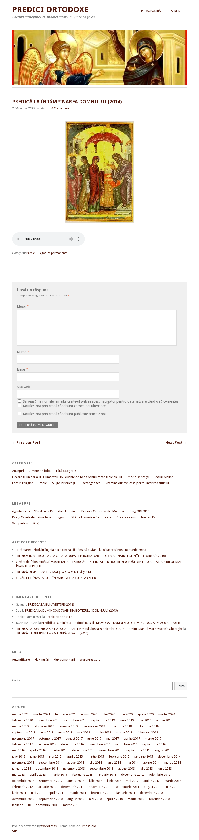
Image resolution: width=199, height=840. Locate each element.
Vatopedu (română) (25, 523)
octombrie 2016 (126, 744)
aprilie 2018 (103, 732)
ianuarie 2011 (125, 793)
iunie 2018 (65, 732)
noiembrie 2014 (23, 762)
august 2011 (152, 787)
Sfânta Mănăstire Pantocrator (91, 517)
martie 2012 (173, 780)
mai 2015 (55, 756)
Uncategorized (91, 483)
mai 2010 (95, 799)
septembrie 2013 (101, 768)
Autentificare (21, 659)
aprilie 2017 (132, 738)
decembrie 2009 (47, 805)
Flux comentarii (64, 659)
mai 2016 (18, 750)
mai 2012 (132, 780)
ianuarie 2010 (21, 805)
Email (22, 369)
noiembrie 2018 (121, 726)
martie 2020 (166, 714)
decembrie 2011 (72, 787)
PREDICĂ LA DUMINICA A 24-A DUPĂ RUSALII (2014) (52, 633)
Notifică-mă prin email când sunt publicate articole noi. (65, 414)
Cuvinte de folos (40, 471)
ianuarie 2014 (21, 768)
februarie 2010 (159, 799)
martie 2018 (124, 732)
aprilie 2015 (74, 756)
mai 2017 (112, 738)
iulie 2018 (47, 732)
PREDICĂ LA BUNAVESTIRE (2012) (51, 604)
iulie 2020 (108, 714)
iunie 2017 (94, 738)
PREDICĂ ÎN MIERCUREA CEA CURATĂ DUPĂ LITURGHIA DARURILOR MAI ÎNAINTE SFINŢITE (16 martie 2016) (91, 556)
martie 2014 (172, 762)
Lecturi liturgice (22, 483)
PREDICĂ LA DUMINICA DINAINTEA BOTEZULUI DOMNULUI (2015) (71, 610)
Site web (23, 387)
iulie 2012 (95, 780)
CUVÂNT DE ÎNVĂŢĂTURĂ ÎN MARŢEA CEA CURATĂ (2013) (56, 578)
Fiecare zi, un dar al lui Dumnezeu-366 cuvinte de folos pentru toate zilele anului (67, 477)
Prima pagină (151, 11)
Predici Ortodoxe (50, 9)
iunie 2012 (114, 780)
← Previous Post (26, 442)
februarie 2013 (82, 774)
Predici (30, 253)
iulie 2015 (18, 756)
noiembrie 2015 (110, 750)
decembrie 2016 (72, 744)
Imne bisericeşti (138, 477)
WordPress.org (90, 659)
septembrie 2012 (51, 780)
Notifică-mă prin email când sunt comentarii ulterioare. (65, 406)
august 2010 (75, 799)
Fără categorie (66, 471)
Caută (16, 680)
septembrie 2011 (127, 787)
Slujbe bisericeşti (64, 483)
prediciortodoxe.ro (59, 616)
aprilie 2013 (38, 774)
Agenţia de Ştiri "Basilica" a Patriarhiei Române (44, 511)
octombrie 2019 (75, 720)
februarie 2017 (22, 744)
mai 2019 (145, 720)
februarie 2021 (65, 714)
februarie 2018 (147, 732)
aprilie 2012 (151, 780)
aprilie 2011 (57, 793)
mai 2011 (37, 793)
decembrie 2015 (83, 750)
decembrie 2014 (169, 756)
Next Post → (176, 442)
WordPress (49, 826)
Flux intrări (42, 659)
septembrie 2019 (103, 720)
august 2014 (75, 762)
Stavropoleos (126, 517)
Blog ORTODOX (140, 511)
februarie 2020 (22, 720)
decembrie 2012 (132, 774)
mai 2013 (18, 774)
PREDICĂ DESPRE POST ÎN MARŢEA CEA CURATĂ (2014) (54, 572)
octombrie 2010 (23, 799)
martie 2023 (20, 714)
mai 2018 (83, 732)
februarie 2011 (101, 793)
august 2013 (126, 768)
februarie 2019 (43, 726)
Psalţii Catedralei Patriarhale (31, 517)
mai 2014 (132, 762)
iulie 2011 (172, 787)
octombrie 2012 (23, 780)
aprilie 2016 (38, 750)
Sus (14, 831)
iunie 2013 (165, 768)
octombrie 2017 (50, 738)
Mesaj (23, 306)
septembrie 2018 (24, 732)
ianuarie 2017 (47, 744)
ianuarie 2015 (143, 756)
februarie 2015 (119, 756)
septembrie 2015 (138, 750)
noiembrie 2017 (23, 738)
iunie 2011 (19, 793)
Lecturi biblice (163, 477)
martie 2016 (59, 750)
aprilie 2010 (115, 799)
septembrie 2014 (50, 762)
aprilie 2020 (145, 714)
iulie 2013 (146, 768)
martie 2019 (20, 726)
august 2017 (74, 738)
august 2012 (75, 780)
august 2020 (88, 714)
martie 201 (70, 805)
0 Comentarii (60, 108)
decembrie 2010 (151, 793)
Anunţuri (18, 471)
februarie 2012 (22, 787)
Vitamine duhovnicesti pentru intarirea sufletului (138, 483)
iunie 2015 (37, 756)
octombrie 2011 (100, 787)
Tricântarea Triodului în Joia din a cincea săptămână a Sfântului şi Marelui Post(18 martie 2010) (81, 550)
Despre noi (175, 11)
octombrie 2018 (148, 726)
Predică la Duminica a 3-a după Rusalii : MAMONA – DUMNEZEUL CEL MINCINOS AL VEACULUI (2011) (110, 623)
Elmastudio (88, 826)
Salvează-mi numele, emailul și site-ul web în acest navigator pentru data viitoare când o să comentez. (101, 401)
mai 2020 (126, 714)
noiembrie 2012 (159, 774)
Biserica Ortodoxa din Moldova (103, 511)
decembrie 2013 (47, 768)
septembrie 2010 (51, 799)
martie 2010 (136, 799)
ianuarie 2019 (68, 726)
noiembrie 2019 (48, 720)
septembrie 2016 (154, 744)
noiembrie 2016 (99, 744)
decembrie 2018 (94, 726)
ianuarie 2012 (47, 787)
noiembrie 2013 (74, 768)
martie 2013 (59, 774)
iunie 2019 (127, 720)
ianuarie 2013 (107, 774)
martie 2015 (96, 756)
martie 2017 (153, 738)
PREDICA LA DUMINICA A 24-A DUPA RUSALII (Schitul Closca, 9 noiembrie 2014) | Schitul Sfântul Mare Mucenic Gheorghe (99, 629)
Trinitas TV (148, 517)
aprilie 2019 (164, 720)
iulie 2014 (95, 762)
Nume (23, 352)
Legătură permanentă (53, 253)
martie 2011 (78, 793)
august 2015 (163, 750)
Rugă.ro (61, 517)
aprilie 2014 (151, 762)
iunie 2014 (114, 762)
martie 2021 (41, 714)
